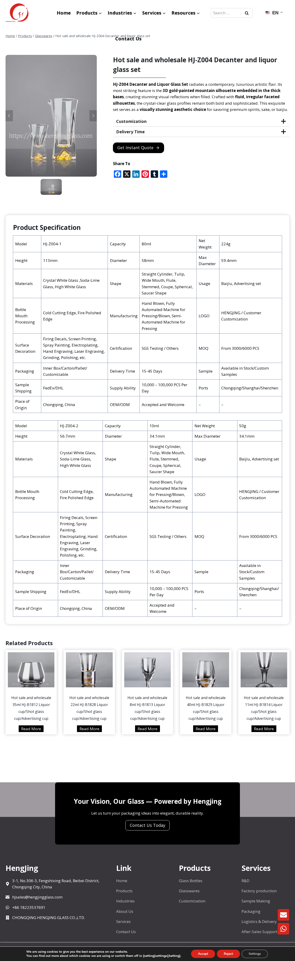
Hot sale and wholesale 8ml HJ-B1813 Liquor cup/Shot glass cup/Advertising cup (147, 708)
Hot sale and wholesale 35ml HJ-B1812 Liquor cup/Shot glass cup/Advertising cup (31, 708)
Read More (32, 729)
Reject (228, 954)
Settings (255, 954)
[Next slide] (93, 115)
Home (64, 13)
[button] (51, 187)
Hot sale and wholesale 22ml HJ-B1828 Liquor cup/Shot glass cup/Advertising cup (89, 708)
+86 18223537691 (28, 907)
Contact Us (128, 39)
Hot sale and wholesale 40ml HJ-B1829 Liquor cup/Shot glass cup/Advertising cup (206, 708)
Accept (203, 954)
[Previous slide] (9, 115)
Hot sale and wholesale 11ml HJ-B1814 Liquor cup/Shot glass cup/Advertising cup (264, 708)
